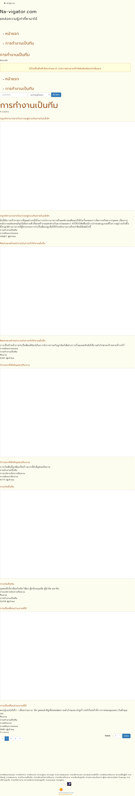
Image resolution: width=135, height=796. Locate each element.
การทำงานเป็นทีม (8, 230)
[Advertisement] (65, 762)
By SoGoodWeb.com (65, 794)
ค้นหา (57, 94)
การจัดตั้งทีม (7, 487)
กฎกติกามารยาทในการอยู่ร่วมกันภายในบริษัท (25, 118)
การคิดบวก (6, 723)
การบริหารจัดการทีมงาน (12, 473)
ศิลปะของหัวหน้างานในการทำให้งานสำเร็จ (23, 243)
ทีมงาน (3, 355)
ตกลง (126, 736)
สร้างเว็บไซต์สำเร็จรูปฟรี (66, 793)
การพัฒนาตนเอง (9, 233)
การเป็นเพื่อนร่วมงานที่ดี (13, 608)
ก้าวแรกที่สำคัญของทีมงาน (15, 365)
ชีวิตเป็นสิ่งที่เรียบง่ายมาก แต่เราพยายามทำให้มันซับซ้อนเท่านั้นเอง (65, 68)
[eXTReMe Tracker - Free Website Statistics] (69, 783)
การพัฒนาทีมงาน (9, 476)
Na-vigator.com (18, 11)
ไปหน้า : (109, 736)
